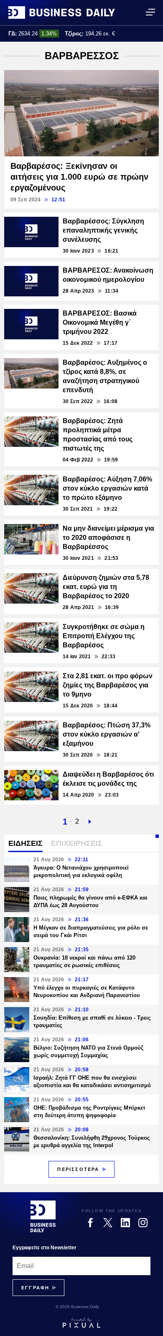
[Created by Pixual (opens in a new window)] (81, 1323)
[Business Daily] (61, 12)
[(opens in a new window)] (90, 1222)
